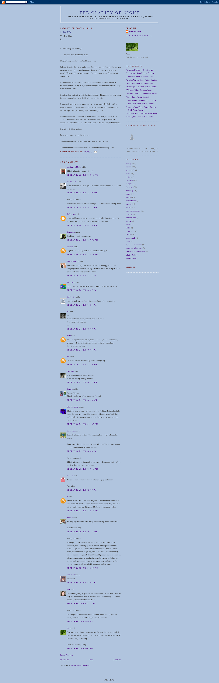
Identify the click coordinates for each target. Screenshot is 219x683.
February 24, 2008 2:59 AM (82, 192)
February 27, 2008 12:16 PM (82, 510)
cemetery (129, 190)
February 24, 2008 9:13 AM (82, 225)
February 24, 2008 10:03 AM (82, 239)
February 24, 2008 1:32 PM (82, 275)
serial (128, 173)
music (128, 224)
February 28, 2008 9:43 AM (82, 531)
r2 (68, 496)
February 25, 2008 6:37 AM (82, 382)
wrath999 (71, 574)
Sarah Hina (71, 430)
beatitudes (130, 231)
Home (91, 659)
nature (128, 197)
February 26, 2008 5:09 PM (82, 489)
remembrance (131, 200)
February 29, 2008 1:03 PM (82, 582)
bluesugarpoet (73, 406)
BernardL (71, 232)
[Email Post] (95, 152)
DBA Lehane (72, 181)
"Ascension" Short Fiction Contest (139, 83)
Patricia (70, 246)
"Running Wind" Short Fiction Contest (141, 86)
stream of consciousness (135, 251)
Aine (69, 628)
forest (128, 193)
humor (128, 207)
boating (129, 214)
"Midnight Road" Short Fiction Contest (142, 113)
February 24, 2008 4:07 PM (82, 290)
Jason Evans (135, 31)
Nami (128, 241)
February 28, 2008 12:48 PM (82, 568)
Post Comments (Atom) (80, 665)
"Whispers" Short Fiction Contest (139, 90)
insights (129, 183)
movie (128, 221)
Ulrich (128, 234)
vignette (129, 170)
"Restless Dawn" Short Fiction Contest (141, 93)
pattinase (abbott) (74, 167)
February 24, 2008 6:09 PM (82, 328)
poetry (128, 163)
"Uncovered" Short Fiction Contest (140, 73)
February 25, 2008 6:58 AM (82, 400)
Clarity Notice (131, 254)
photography (131, 237)
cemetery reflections (134, 248)
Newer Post (64, 659)
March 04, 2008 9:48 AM (80, 621)
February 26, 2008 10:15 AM (82, 468)
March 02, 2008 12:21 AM (81, 603)
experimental (131, 217)
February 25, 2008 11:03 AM (82, 424)
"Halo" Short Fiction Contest (137, 97)
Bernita (70, 389)
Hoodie (70, 475)
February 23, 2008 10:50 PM (82, 175)
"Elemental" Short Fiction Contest (139, 69)
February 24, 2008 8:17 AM (82, 207)
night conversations (134, 244)
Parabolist (71, 296)
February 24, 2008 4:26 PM (82, 304)
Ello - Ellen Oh (73, 261)
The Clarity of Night (110, 12)
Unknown (71, 214)
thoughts (129, 187)
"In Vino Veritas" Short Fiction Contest (141, 80)
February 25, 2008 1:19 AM (82, 364)
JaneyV (70, 517)
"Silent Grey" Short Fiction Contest (140, 103)
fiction (128, 166)
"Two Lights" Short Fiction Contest (140, 116)
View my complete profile (139, 36)
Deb (68, 589)
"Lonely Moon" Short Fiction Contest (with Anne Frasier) (141, 108)
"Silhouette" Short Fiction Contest (139, 76)
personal (129, 180)
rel (68, 311)
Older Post (117, 659)
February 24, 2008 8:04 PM (82, 349)
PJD (68, 356)
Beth (69, 335)
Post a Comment (66, 655)
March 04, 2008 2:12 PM (80, 648)
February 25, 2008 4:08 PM (82, 451)
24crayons (71, 282)
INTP (128, 227)
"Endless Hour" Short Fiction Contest (141, 100)
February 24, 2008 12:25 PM (82, 254)
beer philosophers (133, 210)
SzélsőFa (70, 371)
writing (129, 204)
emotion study (132, 258)
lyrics (128, 177)
